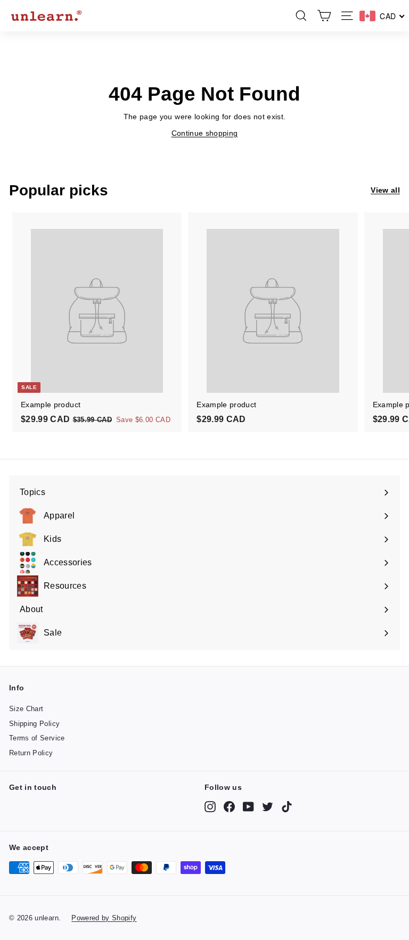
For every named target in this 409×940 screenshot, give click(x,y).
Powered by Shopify (103, 918)
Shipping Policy (34, 724)
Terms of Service (37, 738)
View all (385, 190)
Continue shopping (204, 133)
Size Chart (26, 709)
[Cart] (324, 15)
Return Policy (31, 753)
